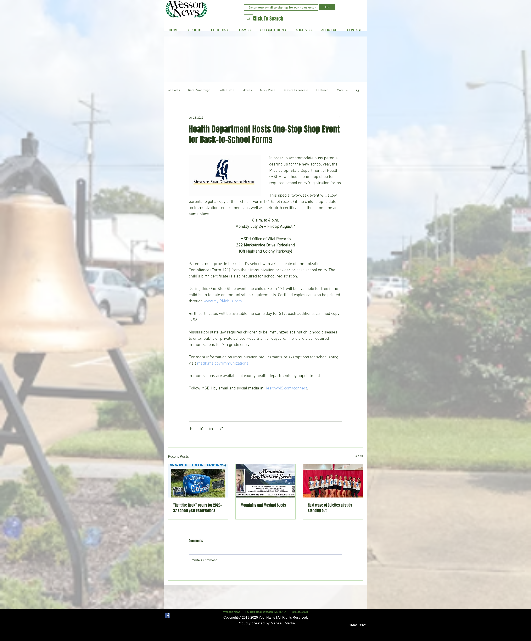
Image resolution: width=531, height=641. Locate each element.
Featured (322, 90)
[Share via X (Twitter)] (201, 428)
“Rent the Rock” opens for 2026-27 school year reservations (197, 507)
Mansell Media (283, 623)
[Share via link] (221, 428)
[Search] (248, 18)
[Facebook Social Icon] (167, 615)
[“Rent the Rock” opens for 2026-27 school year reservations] (198, 480)
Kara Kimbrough (199, 90)
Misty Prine (267, 90)
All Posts (174, 90)
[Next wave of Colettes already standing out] (333, 480)
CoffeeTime (226, 90)
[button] (220, 30)
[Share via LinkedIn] (211, 428)
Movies (247, 90)
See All (358, 456)
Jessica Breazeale (296, 90)
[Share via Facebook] (191, 428)
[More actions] (339, 117)
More (340, 90)
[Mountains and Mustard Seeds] (266, 480)
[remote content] (265, 401)
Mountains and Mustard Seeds (263, 505)
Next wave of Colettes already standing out (330, 507)
